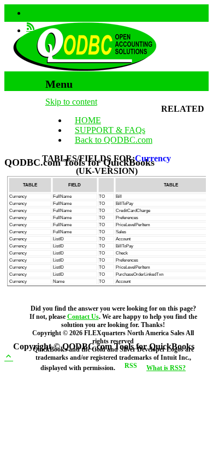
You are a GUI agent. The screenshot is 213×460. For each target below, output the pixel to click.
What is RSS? (166, 368)
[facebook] (30, 12)
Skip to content (71, 101)
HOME (88, 120)
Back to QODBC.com (113, 139)
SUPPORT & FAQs (110, 130)
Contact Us (83, 316)
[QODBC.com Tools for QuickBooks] (85, 68)
